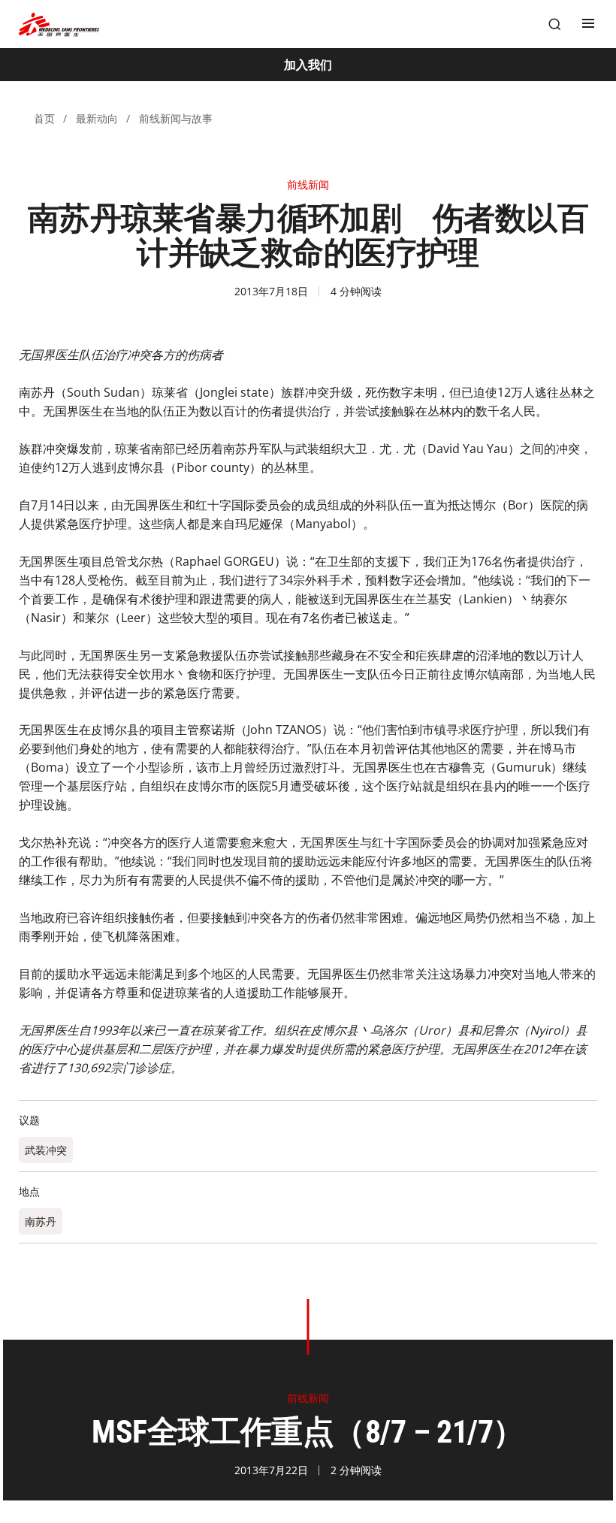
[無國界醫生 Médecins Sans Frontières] (59, 24)
